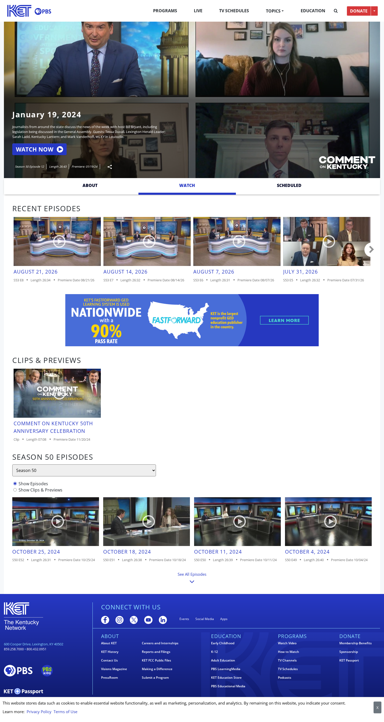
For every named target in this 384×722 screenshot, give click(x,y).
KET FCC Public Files (156, 660)
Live (198, 11)
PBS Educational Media (228, 686)
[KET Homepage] (19, 11)
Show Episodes (33, 484)
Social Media (204, 619)
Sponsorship (348, 652)
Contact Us (109, 660)
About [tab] (90, 185)
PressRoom (109, 678)
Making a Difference (157, 669)
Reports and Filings (156, 652)
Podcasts (284, 678)
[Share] (107, 167)
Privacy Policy (39, 711)
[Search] (336, 11)
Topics (273, 11)
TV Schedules (234, 11)
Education (313, 11)
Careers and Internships (160, 643)
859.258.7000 (14, 649)
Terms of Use (65, 711)
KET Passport (349, 660)
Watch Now (34, 149)
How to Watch (288, 652)
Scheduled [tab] (289, 185)
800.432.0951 (36, 649)
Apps (224, 619)
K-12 (214, 652)
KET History (109, 652)
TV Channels (287, 660)
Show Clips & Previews (40, 490)
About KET (109, 643)
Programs (165, 11)
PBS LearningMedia (225, 669)
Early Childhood (222, 643)
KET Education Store (226, 678)
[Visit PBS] (42, 11)
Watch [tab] (187, 185)
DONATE (359, 11)
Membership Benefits (355, 643)
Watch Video (287, 643)
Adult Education (223, 660)
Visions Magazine (114, 669)
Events (184, 619)
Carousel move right (371, 249)
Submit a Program (155, 678)
